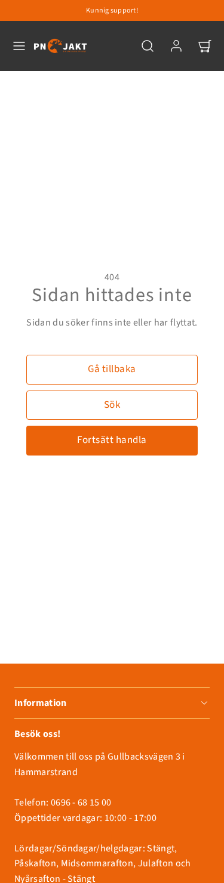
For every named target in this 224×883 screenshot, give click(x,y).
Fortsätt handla (112, 440)
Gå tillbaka (112, 369)
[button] (19, 46)
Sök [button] (112, 405)
